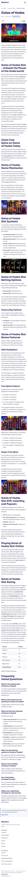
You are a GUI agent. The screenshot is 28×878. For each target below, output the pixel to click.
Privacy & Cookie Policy (7, 861)
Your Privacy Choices (6, 864)
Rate (23, 21)
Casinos (3, 840)
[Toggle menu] (25, 2)
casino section (7, 156)
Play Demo (13, 33)
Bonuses (3, 846)
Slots (4, 2)
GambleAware (4, 874)
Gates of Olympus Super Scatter (10, 630)
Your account (4, 855)
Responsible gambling (6, 858)
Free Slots (3, 8)
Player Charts (4, 838)
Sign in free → (5, 814)
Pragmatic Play (11, 8)
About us (3, 852)
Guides (3, 843)
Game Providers (5, 835)
